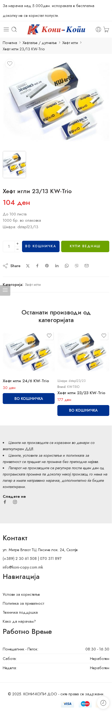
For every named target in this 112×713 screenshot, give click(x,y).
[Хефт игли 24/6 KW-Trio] (29, 352)
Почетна (10, 42)
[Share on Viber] (76, 266)
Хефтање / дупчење (40, 42)
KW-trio (73, 387)
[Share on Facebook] (37, 266)
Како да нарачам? (19, 621)
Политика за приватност (23, 603)
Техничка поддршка (20, 612)
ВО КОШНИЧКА (40, 246)
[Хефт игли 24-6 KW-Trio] (56, 102)
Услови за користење (21, 594)
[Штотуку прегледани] (103, 703)
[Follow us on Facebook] (5, 502)
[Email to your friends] (86, 265)
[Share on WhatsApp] (66, 265)
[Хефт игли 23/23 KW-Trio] (83, 352)
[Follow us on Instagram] (15, 501)
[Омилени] (9, 63)
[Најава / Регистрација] (98, 29)
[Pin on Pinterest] (47, 266)
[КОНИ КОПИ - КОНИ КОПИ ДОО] (56, 29)
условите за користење (42, 455)
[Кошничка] (106, 29)
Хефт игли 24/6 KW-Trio (26, 381)
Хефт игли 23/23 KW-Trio (81, 393)
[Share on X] (28, 266)
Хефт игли (70, 42)
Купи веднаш (85, 246)
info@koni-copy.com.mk (23, 567)
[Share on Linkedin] (57, 266)
